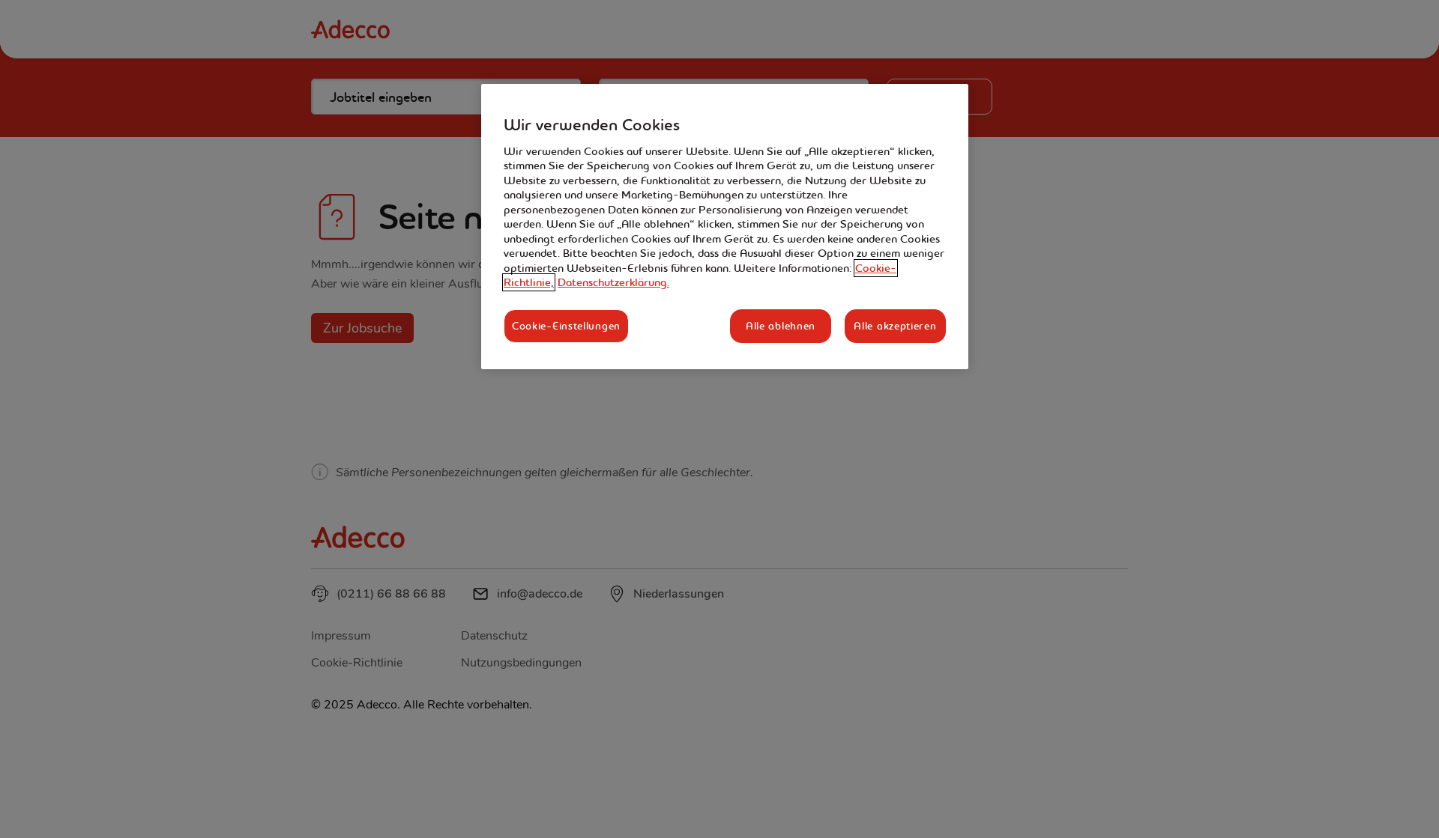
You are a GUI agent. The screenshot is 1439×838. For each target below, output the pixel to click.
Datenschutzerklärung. (613, 282)
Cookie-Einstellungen (566, 326)
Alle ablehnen (780, 326)
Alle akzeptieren (895, 326)
